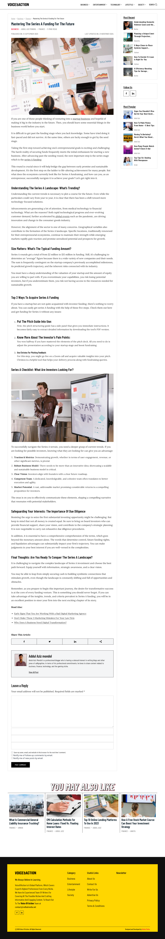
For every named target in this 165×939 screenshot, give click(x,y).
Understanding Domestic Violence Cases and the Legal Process (144, 24)
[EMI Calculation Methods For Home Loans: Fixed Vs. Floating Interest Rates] (64, 805)
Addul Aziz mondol (28, 29)
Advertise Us (92, 894)
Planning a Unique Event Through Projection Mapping (144, 36)
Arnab (135, 165)
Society (141, 4)
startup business (81, 118)
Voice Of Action (24, 929)
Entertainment (99, 4)
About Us (91, 878)
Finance (28, 18)
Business (84, 4)
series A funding (32, 159)
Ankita (133, 831)
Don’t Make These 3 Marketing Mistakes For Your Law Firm (44, 618)
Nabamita (137, 41)
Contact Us (92, 884)
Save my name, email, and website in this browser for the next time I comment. (40, 752)
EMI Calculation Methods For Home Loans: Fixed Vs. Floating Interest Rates (62, 823)
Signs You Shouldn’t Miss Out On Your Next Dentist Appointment (144, 114)
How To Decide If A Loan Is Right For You (144, 58)
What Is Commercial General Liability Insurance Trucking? (24, 821)
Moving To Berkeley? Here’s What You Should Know (143, 137)
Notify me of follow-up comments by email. (33, 755)
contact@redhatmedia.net (25, 906)
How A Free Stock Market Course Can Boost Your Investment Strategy (137, 823)
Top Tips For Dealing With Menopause (142, 159)
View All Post (33, 672)
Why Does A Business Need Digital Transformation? (40, 622)
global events (63, 216)
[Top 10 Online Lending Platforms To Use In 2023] (101, 805)
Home (13, 18)
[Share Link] (24, 641)
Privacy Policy (93, 900)
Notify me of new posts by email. (28, 758)
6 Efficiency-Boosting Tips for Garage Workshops (143, 71)
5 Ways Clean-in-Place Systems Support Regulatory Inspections (143, 48)
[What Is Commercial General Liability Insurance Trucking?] (26, 805)
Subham (136, 52)
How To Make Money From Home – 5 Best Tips (144, 124)
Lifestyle (129, 4)
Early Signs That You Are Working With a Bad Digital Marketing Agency (50, 613)
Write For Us (92, 889)
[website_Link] (126, 93)
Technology (115, 4)
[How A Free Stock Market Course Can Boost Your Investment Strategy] (138, 805)
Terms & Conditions (95, 905)
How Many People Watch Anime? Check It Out (144, 147)
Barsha (136, 29)
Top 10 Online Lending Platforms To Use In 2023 (100, 821)
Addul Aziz (137, 118)
